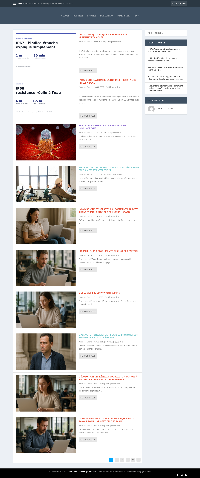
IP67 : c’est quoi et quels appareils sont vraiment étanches (104, 36)
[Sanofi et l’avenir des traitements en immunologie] (46, 142)
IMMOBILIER (123, 15)
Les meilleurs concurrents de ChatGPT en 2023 (108, 251)
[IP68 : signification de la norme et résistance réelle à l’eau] (46, 97)
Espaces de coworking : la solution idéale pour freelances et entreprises (109, 169)
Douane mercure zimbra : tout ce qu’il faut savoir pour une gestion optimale (106, 420)
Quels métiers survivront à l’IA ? (99, 292)
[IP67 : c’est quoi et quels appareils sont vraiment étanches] (46, 51)
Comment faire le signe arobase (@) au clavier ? (51, 3)
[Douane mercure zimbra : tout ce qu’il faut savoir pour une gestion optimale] (46, 435)
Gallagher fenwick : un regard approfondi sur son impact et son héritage (108, 336)
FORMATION (106, 15)
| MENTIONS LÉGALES (75, 472)
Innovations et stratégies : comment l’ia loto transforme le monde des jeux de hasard (109, 211)
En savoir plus (87, 70)
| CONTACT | (92, 472)
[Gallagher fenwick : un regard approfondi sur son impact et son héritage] (46, 351)
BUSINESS (78, 15)
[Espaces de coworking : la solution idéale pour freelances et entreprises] (46, 184)
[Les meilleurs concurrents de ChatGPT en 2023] (46, 268)
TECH (136, 15)
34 (133, 459)
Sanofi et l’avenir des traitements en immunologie (102, 127)
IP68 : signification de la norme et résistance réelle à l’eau (107, 81)
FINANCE (91, 15)
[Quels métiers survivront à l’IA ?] (46, 310)
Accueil (65, 15)
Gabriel (89, 41)
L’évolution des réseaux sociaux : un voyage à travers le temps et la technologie (108, 378)
